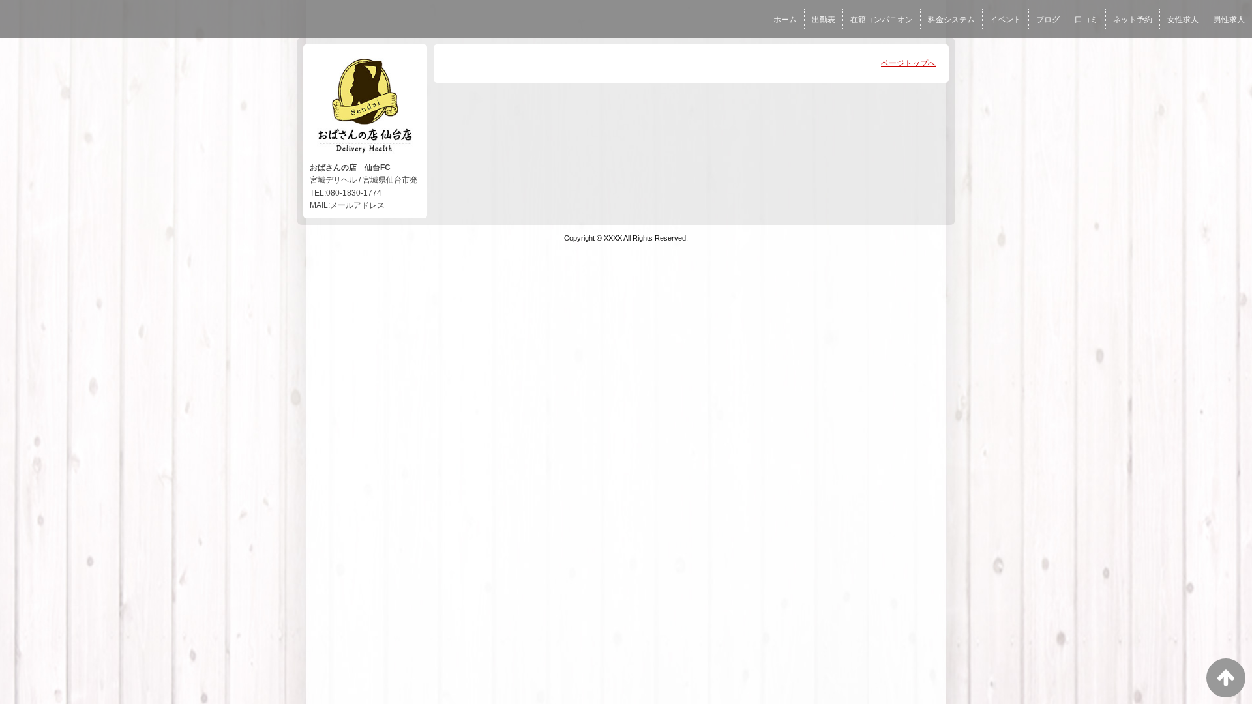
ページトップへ (908, 63)
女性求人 (1183, 19)
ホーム (785, 19)
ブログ (1048, 19)
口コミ (1086, 19)
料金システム (951, 19)
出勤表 (823, 19)
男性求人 (1229, 19)
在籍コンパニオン (881, 19)
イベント (1005, 19)
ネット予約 (1132, 19)
